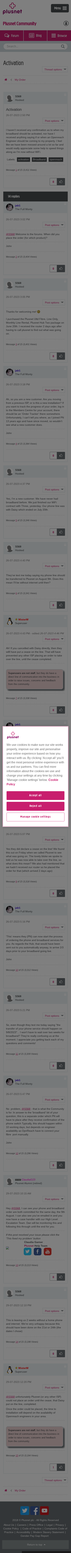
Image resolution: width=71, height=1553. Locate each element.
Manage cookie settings (35, 816)
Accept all (35, 795)
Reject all (35, 806)
